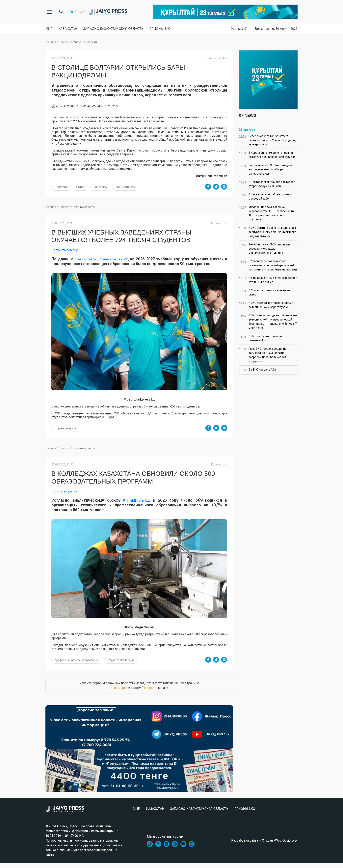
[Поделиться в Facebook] (208, 186)
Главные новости (84, 207)
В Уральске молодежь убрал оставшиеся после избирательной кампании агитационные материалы (268, 265)
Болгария (61, 187)
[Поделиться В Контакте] (224, 186)
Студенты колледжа (121, 660)
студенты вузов (65, 428)
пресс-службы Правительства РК (101, 259)
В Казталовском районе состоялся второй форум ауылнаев (267, 184)
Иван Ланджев (125, 187)
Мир (49, 28)
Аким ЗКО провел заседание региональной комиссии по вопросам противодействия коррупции (262, 355)
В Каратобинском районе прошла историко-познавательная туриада (267, 154)
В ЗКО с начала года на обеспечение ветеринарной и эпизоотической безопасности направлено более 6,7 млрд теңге (268, 321)
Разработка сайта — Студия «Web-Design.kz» (264, 840)
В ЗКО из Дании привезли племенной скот (260, 338)
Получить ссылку (64, 250)
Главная (50, 42)
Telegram (148, 688)
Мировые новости (85, 42)
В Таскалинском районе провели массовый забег (265, 196)
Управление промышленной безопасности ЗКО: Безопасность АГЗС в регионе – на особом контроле (266, 213)
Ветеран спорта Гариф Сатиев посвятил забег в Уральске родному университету (268, 140)
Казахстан (68, 28)
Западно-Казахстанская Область (113, 28)
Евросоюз (100, 187)
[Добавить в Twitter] (216, 186)
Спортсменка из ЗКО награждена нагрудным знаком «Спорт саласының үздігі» (266, 169)
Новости (64, 42)
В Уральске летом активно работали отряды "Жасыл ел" (268, 280)
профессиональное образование (77, 660)
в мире (80, 187)
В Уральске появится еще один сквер (264, 292)
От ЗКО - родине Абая (258, 370)
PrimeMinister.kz (136, 500)
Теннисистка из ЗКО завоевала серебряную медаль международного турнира (264, 248)
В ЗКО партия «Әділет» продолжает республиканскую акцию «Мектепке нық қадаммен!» (267, 232)
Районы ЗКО (160, 28)
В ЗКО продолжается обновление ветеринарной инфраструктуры (266, 305)
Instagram (120, 688)
